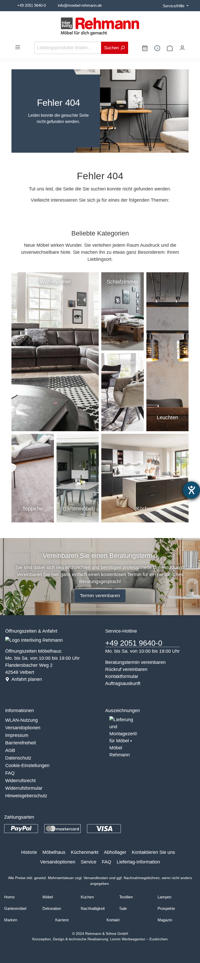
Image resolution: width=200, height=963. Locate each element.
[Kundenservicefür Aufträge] (157, 48)
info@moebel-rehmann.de (80, 5)
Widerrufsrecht (20, 780)
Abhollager (115, 852)
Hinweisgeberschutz (26, 795)
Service (88, 862)
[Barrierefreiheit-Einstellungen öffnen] (191, 490)
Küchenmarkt (84, 852)
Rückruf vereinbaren (126, 669)
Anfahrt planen (26, 679)
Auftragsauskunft (122, 683)
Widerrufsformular (23, 788)
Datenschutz (18, 758)
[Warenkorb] (170, 48)
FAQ (10, 773)
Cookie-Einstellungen (27, 765)
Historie (29, 852)
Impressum (16, 735)
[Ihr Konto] (182, 46)
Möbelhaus (53, 852)
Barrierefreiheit (20, 742)
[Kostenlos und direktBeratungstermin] (145, 48)
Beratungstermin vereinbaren (135, 662)
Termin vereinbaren (100, 595)
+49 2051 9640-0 (31, 5)
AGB (10, 750)
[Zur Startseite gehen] (100, 26)
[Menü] (17, 47)
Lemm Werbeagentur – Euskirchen (139, 939)
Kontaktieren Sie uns (153, 852)
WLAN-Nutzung (21, 720)
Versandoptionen (22, 727)
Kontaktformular (121, 676)
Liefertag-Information (138, 862)
